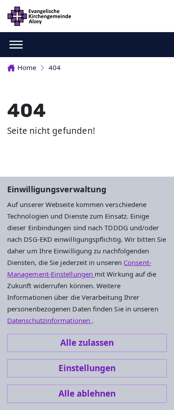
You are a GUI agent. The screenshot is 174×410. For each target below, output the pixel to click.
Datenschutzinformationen (49, 320)
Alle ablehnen (87, 393)
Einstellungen (87, 368)
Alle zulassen (87, 342)
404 (55, 67)
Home (26, 67)
